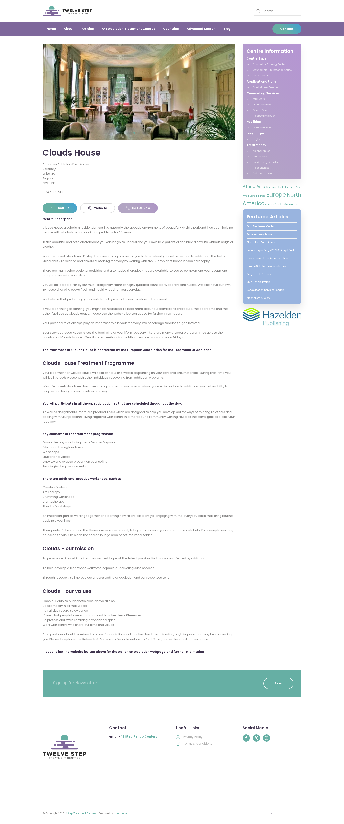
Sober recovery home (259, 234)
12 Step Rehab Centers (139, 736)
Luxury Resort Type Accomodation (267, 258)
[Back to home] (67, 11)
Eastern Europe (257, 195)
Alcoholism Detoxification (262, 242)
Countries (171, 29)
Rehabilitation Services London (265, 290)
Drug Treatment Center (260, 226)
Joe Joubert (121, 813)
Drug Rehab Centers (259, 274)
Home (51, 29)
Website (100, 208)
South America (286, 204)
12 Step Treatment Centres (80, 813)
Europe (276, 194)
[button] (52, 91)
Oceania (269, 204)
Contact (287, 29)
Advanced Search (201, 29)
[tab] (130, 133)
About (69, 29)
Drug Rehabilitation (258, 282)
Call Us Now (141, 208)
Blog (226, 29)
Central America (286, 187)
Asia (260, 186)
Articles (88, 29)
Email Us (63, 208)
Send (278, 683)
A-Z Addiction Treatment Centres (128, 29)
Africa (249, 186)
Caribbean (271, 187)
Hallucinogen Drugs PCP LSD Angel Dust (270, 250)
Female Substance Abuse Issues (266, 266)
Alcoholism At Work (258, 298)
